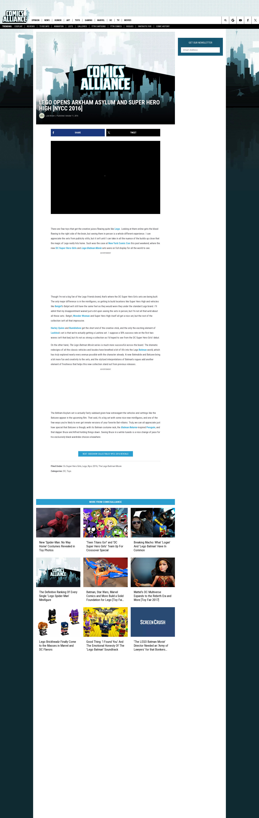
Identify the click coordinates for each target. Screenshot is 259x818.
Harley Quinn (57, 327)
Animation (59, 26)
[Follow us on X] (255, 20)
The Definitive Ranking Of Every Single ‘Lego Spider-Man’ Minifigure (58, 596)
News (47, 20)
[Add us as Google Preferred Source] (233, 20)
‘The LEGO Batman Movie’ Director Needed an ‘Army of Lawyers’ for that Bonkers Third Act (151, 645)
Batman (143, 349)
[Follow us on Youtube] (240, 20)
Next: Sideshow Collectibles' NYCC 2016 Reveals (105, 454)
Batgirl (58, 306)
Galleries (82, 26)
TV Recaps (44, 26)
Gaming (88, 20)
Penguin (150, 427)
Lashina (55, 332)
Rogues (129, 26)
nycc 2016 (93, 466)
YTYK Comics (116, 26)
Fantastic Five (145, 26)
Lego (117, 228)
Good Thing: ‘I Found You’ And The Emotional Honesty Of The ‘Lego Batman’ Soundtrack (105, 645)
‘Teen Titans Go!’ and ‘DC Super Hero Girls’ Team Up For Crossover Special (104, 546)
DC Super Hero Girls (66, 248)
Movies (127, 20)
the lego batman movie (110, 466)
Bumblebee (75, 327)
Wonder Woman (81, 315)
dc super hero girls (72, 466)
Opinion (35, 20)
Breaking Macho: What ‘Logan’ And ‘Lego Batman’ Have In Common (152, 546)
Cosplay (18, 26)
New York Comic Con (119, 243)
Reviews (31, 26)
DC (111, 20)
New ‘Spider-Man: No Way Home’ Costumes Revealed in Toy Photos (57, 546)
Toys (77, 20)
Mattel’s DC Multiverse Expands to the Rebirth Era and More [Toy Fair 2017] (152, 596)
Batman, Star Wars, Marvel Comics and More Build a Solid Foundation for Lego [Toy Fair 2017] (105, 596)
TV (118, 20)
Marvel (101, 20)
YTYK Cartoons (99, 26)
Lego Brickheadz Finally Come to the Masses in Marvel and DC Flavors (57, 645)
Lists (70, 26)
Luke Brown (50, 116)
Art (68, 20)
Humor (58, 20)
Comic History (163, 26)
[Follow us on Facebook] (248, 20)
